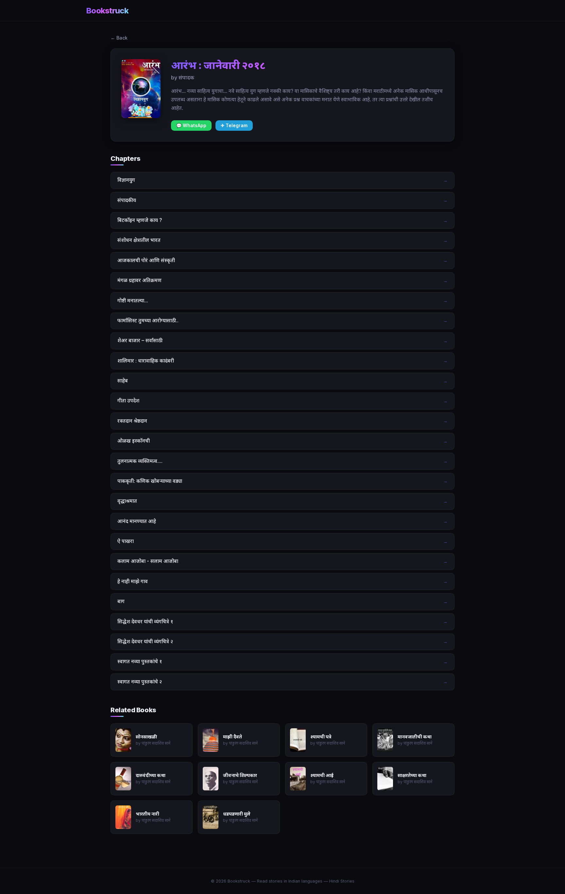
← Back (119, 38)
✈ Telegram (234, 125)
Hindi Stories (341, 881)
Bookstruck (107, 10)
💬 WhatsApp (191, 125)
